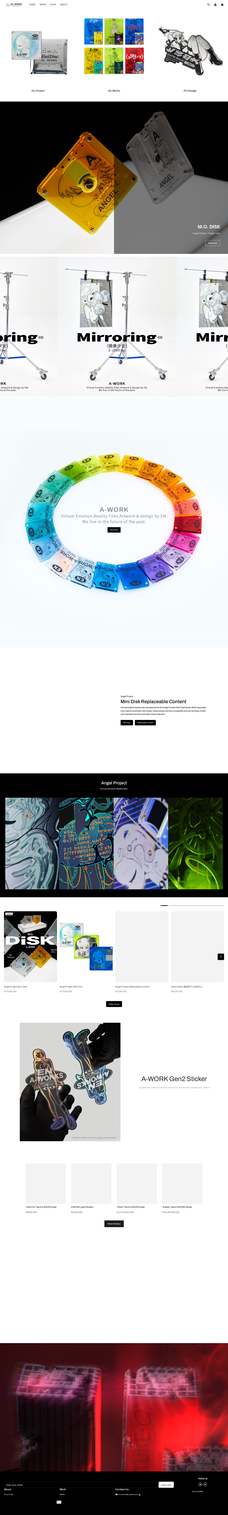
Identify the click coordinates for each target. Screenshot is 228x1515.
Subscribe (166, 1485)
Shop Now (212, 243)
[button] (208, 4)
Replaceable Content (145, 723)
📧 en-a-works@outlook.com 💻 (128, 1494)
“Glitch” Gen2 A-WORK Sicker (131, 1207)
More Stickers (114, 1224)
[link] (63, 4)
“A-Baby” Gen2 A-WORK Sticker (177, 1207)
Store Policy (8, 1494)
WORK (62, 1494)
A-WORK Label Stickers (82, 1207)
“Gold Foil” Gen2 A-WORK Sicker (41, 1207)
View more (114, 1004)
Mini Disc (126, 723)
